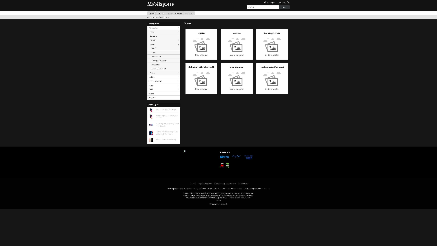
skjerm (154, 48)
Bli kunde (160, 13)
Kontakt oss (188, 13)
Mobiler (151, 77)
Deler (151, 89)
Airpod (151, 93)
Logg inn (178, 13)
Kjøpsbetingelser (205, 183)
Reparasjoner (154, 28)
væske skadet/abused (159, 69)
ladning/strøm (156, 57)
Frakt (193, 183)
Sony (152, 44)
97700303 (238, 188)
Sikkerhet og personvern (225, 183)
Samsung (153, 36)
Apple (152, 32)
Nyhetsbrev (243, 183)
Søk (284, 7)
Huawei (152, 40)
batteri (154, 52)
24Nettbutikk (222, 204)
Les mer (230, 198)
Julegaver (152, 97)
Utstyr (151, 85)
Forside (151, 13)
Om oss (169, 13)
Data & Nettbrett (155, 81)
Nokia (152, 73)
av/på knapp (156, 65)
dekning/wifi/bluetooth (159, 61)
